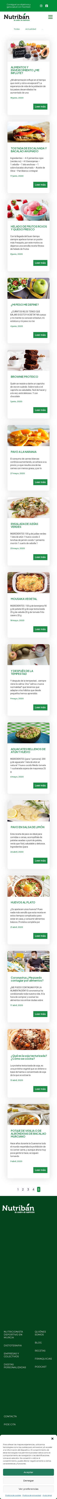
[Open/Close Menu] (50, 17)
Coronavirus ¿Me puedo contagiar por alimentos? (27, 979)
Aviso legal (47, 1495)
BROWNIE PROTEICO (24, 376)
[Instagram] (41, 5)
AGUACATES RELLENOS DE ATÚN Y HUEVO (28, 750)
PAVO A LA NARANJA (23, 451)
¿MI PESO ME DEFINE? (25, 304)
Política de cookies (13, 1495)
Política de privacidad (31, 1495)
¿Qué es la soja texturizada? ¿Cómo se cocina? (29, 1057)
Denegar (28, 1480)
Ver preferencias (28, 1488)
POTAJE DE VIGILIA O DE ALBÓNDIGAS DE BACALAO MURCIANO (28, 1133)
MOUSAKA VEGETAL (24, 598)
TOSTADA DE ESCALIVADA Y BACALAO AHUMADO (29, 149)
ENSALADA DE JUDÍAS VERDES (24, 525)
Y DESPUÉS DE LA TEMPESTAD (22, 672)
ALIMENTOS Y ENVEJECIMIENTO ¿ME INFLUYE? (25, 70)
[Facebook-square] (46, 5)
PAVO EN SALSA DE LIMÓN (27, 827)
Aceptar (28, 1472)
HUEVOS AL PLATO (23, 902)
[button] (52, 1438)
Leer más (40, 106)
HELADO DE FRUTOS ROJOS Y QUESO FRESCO (29, 228)
